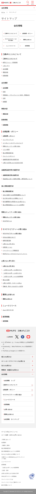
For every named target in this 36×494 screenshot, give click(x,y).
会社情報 (4, 8)
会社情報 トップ (9, 380)
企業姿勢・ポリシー (27, 33)
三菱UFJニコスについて (11, 33)
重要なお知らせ (27, 39)
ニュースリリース (10, 46)
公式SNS (10, 337)
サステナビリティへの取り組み (11, 39)
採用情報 (27, 46)
